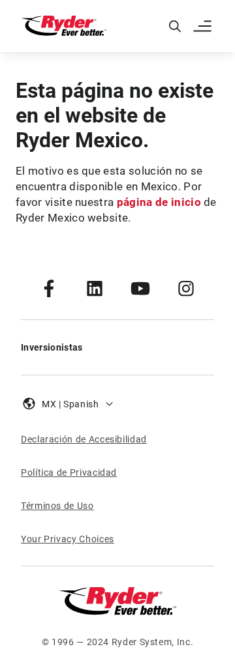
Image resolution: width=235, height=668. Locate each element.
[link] (49, 288)
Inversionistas (51, 347)
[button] (203, 26)
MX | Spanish (70, 404)
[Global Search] (175, 26)
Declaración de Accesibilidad (84, 439)
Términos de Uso (57, 506)
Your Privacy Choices (67, 539)
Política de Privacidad (69, 472)
